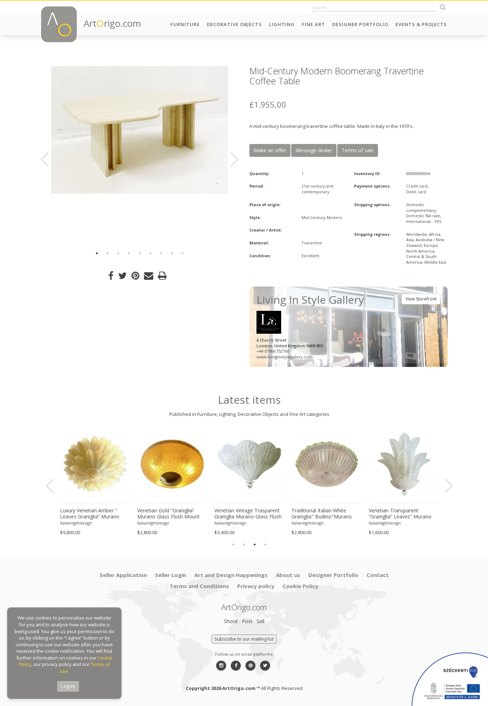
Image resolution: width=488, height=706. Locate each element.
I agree (68, 686)
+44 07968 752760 (273, 351)
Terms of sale (358, 150)
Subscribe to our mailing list (244, 639)
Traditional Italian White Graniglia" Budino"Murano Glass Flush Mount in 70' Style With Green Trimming (326, 513)
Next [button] (230, 159)
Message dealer (313, 150)
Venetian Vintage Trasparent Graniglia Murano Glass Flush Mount (248, 513)
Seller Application (123, 574)
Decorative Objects (234, 24)
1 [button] (96, 253)
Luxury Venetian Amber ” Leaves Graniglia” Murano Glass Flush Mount (89, 513)
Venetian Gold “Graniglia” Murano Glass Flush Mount (168, 513)
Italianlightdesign (76, 523)
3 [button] (118, 253)
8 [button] (171, 253)
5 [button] (139, 253)
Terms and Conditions (199, 586)
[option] (139, 130)
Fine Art (313, 24)
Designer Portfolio (360, 24)
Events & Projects (421, 24)
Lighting (282, 24)
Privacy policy (255, 586)
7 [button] (161, 253)
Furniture (185, 24)
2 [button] (107, 253)
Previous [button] (49, 159)
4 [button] (129, 253)
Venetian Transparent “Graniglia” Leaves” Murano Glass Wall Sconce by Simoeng (400, 513)
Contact (378, 574)
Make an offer (270, 150)
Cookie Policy (300, 586)
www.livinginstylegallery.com (285, 356)
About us (288, 574)
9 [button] (182, 253)
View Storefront (421, 299)
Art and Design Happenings (231, 574)
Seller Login (170, 574)
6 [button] (150, 253)
